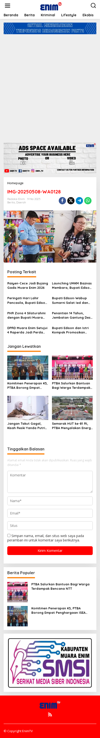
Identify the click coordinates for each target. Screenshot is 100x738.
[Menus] (7, 5)
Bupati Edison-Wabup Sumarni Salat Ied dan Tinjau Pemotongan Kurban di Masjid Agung (71, 300)
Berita (11, 202)
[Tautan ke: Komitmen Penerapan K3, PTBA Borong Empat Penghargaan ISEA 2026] (17, 616)
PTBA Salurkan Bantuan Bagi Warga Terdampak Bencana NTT (71, 385)
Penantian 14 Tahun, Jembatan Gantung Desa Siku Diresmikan (72, 315)
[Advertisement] (50, 87)
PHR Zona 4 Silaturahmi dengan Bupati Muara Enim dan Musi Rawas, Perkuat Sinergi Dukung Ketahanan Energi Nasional (26, 315)
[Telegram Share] (79, 200)
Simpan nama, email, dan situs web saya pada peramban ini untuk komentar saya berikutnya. (45, 537)
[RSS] (50, 714)
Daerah (21, 202)
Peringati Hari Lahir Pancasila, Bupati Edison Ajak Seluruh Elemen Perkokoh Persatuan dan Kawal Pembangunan (27, 300)
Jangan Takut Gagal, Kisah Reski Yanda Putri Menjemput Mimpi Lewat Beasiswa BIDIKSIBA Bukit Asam (27, 426)
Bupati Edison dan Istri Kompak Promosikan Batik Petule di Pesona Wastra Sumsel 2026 (70, 330)
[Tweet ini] (71, 200)
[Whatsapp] (88, 200)
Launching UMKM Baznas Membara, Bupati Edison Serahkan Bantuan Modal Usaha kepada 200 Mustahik (72, 285)
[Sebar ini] (62, 200)
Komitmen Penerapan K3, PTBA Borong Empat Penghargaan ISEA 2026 (27, 385)
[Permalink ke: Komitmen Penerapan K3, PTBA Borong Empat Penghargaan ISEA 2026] (27, 367)
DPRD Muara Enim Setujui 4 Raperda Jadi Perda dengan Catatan (27, 330)
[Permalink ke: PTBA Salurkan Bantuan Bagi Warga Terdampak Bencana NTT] (72, 367)
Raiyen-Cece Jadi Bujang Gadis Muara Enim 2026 (27, 285)
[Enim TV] (51, 5)
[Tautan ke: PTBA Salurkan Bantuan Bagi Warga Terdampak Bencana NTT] (17, 591)
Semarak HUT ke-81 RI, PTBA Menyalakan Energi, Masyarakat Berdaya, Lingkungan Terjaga (72, 426)
